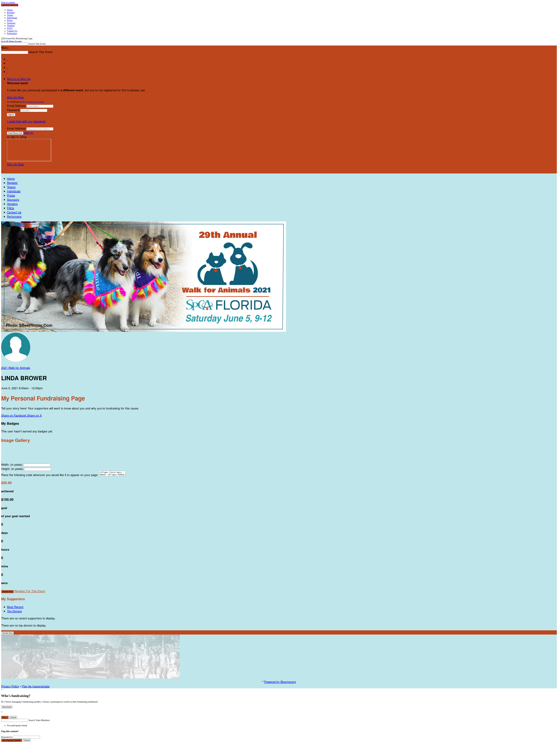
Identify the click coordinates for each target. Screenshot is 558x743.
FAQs (9, 28)
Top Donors (14, 611)
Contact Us (12, 31)
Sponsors (11, 23)
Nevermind (6, 707)
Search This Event (37, 44)
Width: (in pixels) (12, 464)
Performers (12, 33)
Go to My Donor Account (11, 41)
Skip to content (8, 2)
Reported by (6, 737)
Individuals (12, 18)
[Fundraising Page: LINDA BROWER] (15, 360)
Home (10, 10)
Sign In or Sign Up (19, 79)
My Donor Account (33, 101)
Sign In (28, 132)
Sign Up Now (15, 97)
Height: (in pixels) (12, 469)
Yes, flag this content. (11, 740)
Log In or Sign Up (9, 5)
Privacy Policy (10, 686)
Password (13, 110)
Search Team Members (39, 720)
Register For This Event (30, 591)
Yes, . (4, 717)
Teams (10, 15)
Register (11, 12)
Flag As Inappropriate (36, 686)
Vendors (11, 25)
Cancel (13, 717)
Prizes (9, 20)
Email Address (16, 106)
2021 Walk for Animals (15, 368)
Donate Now (7, 591)
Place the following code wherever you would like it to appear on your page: (49, 475)
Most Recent (15, 607)
